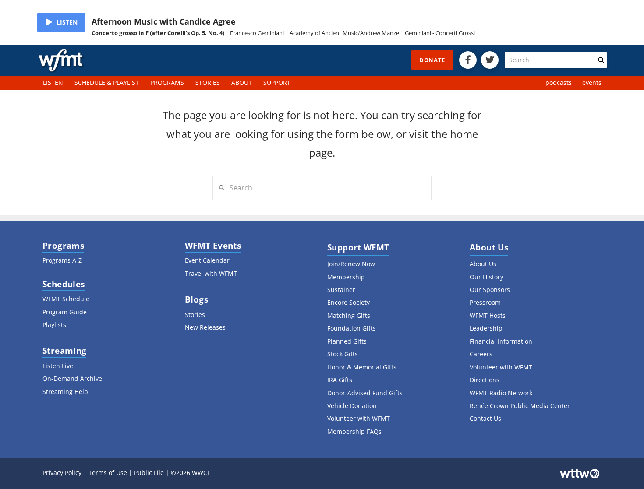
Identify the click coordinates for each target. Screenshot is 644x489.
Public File (149, 472)
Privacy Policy (61, 472)
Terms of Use (107, 472)
